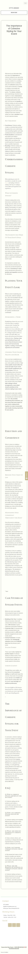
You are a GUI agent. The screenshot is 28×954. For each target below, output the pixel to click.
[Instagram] (14, 925)
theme (6, 182)
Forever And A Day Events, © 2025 (9, 947)
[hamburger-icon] (25, 3)
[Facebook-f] (10, 925)
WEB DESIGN (20, 947)
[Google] (18, 925)
